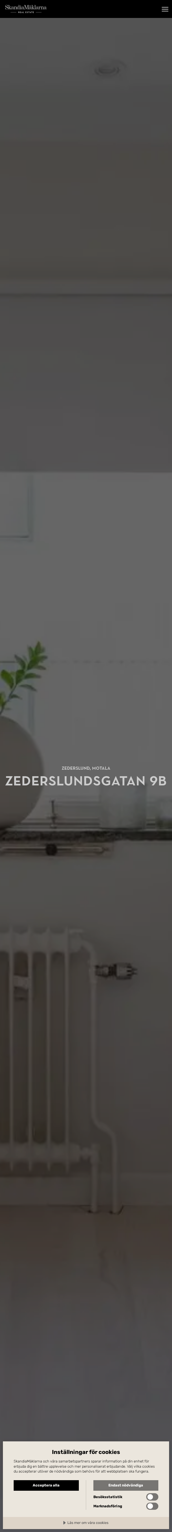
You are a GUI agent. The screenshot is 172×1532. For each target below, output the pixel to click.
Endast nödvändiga (125, 1485)
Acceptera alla (46, 1485)
